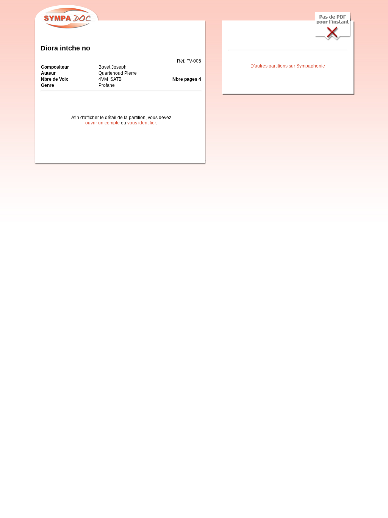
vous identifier (141, 123)
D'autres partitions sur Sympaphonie (287, 66)
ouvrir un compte (102, 123)
